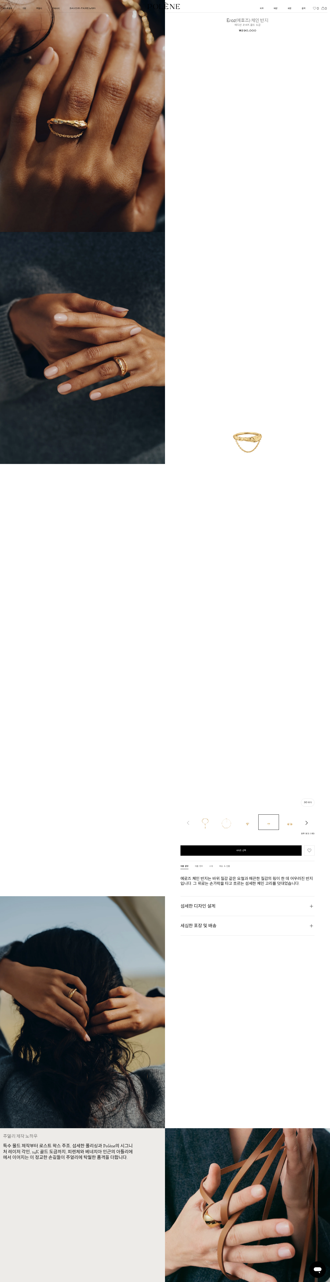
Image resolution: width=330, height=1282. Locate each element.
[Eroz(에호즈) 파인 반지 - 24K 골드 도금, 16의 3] (247, 822)
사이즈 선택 (241, 851)
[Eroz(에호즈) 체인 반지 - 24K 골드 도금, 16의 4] (268, 822)
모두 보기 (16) (308, 834)
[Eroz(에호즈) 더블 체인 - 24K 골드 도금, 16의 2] (226, 822)
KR (261, 8)
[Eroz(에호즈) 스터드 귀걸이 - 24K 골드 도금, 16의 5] (289, 822)
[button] (309, 850)
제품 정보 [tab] (199, 866)
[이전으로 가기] (188, 822)
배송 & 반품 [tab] (224, 866)
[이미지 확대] (82, 116)
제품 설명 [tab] (184, 866)
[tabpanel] (247, 881)
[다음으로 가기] (307, 822)
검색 (303, 8)
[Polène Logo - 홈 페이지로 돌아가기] (163, 6)
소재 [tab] (211, 866)
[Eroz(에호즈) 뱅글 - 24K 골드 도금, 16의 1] (205, 822)
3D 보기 (308, 803)
